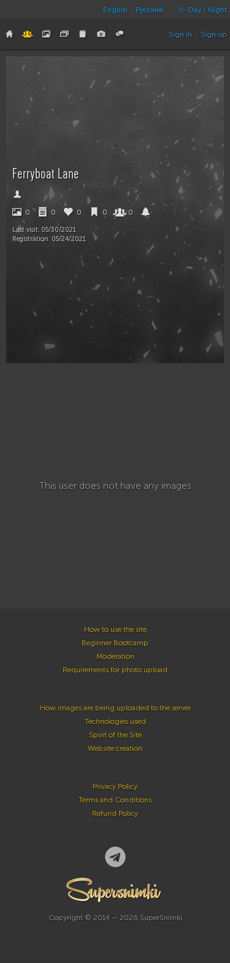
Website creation (115, 748)
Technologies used (115, 721)
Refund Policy (115, 813)
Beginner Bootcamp (115, 643)
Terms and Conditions (115, 800)
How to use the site (115, 629)
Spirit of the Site (115, 735)
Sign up (214, 34)
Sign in (180, 34)
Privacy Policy (115, 786)
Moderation (115, 656)
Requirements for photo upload (115, 670)
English (115, 10)
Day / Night (206, 10)
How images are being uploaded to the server (115, 708)
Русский (149, 10)
